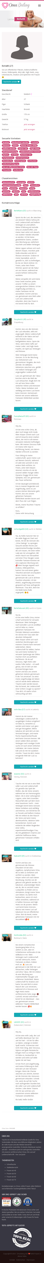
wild (16, 194)
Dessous (6, 145)
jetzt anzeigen (29, 124)
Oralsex (14, 154)
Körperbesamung (10, 151)
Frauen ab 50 (11, 1174)
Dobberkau (36, 856)
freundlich (35, 185)
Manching (37, 210)
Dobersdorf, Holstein (22, 1025)
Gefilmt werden (9, 148)
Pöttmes (17, 419)
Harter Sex (22, 148)
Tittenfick (7, 170)
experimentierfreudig (12, 185)
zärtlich (24, 194)
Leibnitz (36, 709)
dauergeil (21, 182)
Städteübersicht (12, 1167)
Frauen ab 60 (11, 1177)
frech (25, 185)
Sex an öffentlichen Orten (13, 167)
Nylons (6, 154)
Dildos (15, 145)
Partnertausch (22, 158)
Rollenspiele (20, 161)
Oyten (38, 608)
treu (23, 191)
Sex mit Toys (32, 167)
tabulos (16, 191)
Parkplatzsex (8, 158)
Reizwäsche (7, 161)
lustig (32, 188)
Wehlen (39, 529)
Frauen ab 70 (11, 1180)
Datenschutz (20, 1260)
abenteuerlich (8, 182)
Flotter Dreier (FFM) (29, 145)
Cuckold (34, 142)
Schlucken (32, 161)
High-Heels (34, 148)
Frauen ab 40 (11, 1170)
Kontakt (12, 1260)
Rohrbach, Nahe (20, 938)
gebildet (13, 188)
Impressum (31, 1260)
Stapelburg (18, 322)
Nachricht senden (10, 81)
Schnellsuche (11, 1164)
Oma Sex (5, 1128)
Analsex (6, 142)
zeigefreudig (35, 194)
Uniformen (18, 170)
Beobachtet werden (20, 142)
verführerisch (34, 191)
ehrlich (31, 182)
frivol (5, 188)
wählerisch (7, 194)
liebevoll (23, 188)
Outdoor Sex (26, 154)
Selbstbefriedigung (10, 164)
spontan (6, 191)
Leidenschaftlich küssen (30, 151)
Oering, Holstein (20, 776)
